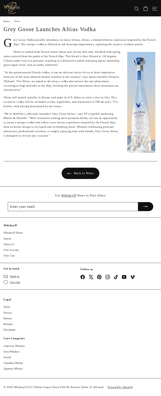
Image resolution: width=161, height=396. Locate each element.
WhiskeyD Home (13, 232)
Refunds (8, 324)
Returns (8, 318)
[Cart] (146, 8)
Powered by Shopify (120, 387)
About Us (9, 244)
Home (7, 21)
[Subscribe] (145, 206)
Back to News (84, 173)
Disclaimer (10, 329)
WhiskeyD (68, 195)
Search (7, 238)
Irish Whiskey (11, 351)
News (17, 21)
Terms (7, 306)
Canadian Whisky (13, 363)
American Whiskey (14, 346)
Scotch (7, 357)
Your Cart (9, 255)
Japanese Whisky (13, 368)
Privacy (8, 312)
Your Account (11, 250)
